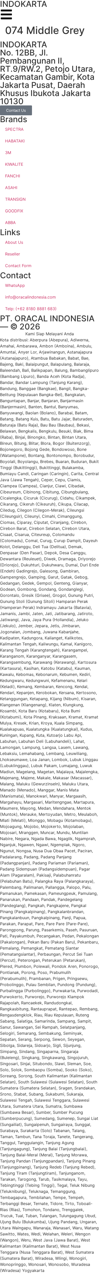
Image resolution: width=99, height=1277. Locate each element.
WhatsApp (15, 285)
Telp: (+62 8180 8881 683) (31, 308)
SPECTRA (14, 129)
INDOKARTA (23, 44)
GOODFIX (14, 210)
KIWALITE (14, 164)
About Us (14, 242)
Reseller (12, 253)
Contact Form (18, 265)
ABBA (10, 222)
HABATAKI (15, 140)
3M (8, 152)
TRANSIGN (15, 199)
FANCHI (12, 175)
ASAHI (11, 187)
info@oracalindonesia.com (30, 297)
